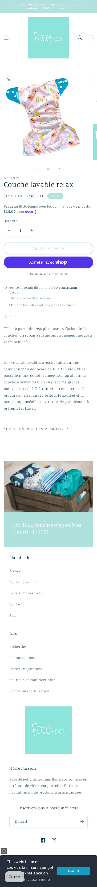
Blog (12, 615)
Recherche (17, 646)
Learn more (40, 880)
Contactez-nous (22, 658)
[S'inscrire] (82, 821)
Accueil (15, 571)
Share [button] (14, 316)
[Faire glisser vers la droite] (59, 169)
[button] (6, 37)
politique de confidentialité (32, 680)
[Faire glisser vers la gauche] (38, 169)
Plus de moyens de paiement (49, 274)
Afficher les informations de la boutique (42, 305)
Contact (15, 604)
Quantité (10, 221)
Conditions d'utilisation (29, 691)
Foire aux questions (25, 593)
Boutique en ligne (24, 582)
